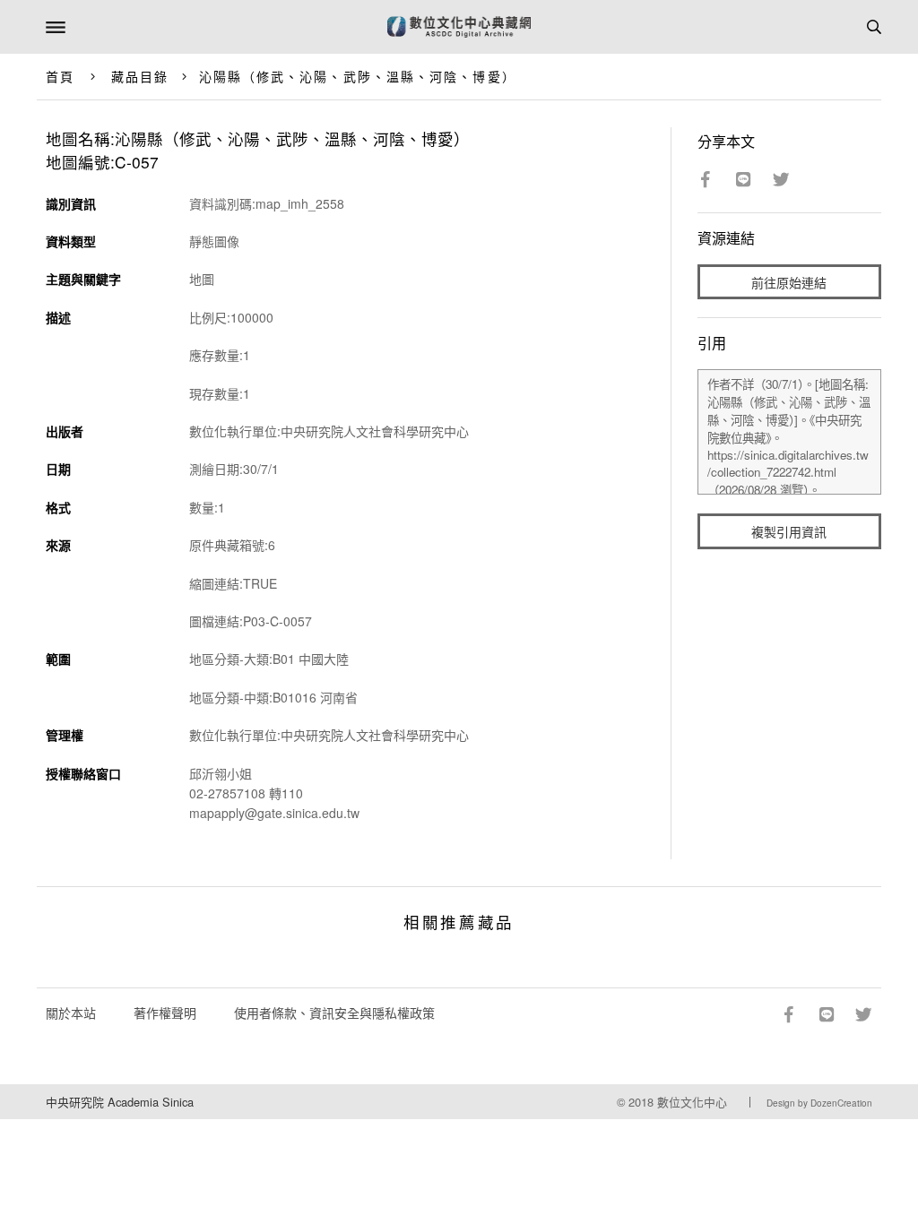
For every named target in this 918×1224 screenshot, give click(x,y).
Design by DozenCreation (819, 1103)
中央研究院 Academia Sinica (120, 1101)
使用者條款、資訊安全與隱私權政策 (334, 1012)
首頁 (60, 76)
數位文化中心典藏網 (459, 27)
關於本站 (71, 1012)
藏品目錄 (140, 76)
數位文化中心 (692, 1101)
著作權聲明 (165, 1012)
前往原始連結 (789, 282)
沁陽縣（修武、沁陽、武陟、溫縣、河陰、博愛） (357, 76)
